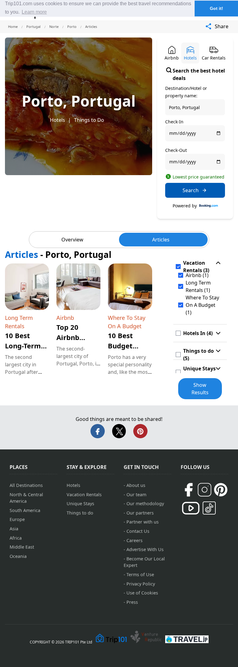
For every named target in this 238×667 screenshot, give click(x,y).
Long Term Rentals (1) (198, 286)
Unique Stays (80, 503)
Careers (134, 540)
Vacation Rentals (84, 494)
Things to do (80, 513)
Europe (17, 519)
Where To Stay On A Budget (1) (202, 305)
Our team (136, 494)
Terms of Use (140, 574)
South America (25, 510)
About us (135, 485)
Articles (161, 239)
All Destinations (26, 485)
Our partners (140, 513)
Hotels (57, 120)
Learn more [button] (34, 12)
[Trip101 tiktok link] (209, 508)
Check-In (174, 122)
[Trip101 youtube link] (191, 508)
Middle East (22, 547)
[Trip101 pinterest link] (220, 489)
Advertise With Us (145, 549)
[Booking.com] (208, 205)
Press (132, 602)
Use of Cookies (142, 593)
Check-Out (176, 150)
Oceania (18, 556)
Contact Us (137, 531)
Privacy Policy (140, 584)
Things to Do (89, 120)
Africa (16, 538)
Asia (14, 529)
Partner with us (142, 522)
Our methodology (145, 503)
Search (191, 190)
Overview (72, 239)
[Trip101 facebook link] (188, 489)
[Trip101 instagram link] (204, 489)
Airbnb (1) (197, 275)
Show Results (200, 389)
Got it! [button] (216, 8)
